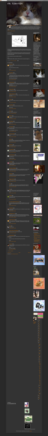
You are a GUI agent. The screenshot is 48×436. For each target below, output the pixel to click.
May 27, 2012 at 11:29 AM (12, 217)
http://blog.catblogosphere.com (37, 238)
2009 (39, 398)
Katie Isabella (11, 126)
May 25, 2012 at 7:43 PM (12, 165)
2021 (39, 326)
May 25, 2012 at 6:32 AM (12, 91)
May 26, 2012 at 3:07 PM (12, 205)
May (39, 361)
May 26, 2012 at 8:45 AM (12, 176)
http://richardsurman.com (37, 236)
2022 (39, 324)
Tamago (10, 99)
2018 (39, 331)
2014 (39, 338)
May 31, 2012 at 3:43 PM (12, 249)
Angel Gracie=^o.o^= (12, 213)
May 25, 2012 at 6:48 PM (12, 152)
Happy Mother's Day (39, 372)
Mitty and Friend (39, 377)
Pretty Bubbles (39, 368)
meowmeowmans (11, 235)
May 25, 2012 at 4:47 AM (12, 79)
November (39, 347)
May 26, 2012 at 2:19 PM (12, 199)
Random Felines (11, 89)
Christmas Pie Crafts (12, 219)
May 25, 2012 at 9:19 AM (12, 102)
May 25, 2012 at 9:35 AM (12, 108)
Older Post (29, 252)
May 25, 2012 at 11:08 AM (12, 118)
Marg (10, 183)
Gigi (9, 189)
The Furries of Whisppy (12, 168)
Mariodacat (10, 144)
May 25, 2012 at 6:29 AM (12, 86)
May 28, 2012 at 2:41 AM (12, 223)
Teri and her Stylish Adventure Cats (14, 201)
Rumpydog (10, 173)
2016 (39, 335)
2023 (39, 322)
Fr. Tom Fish (13, 25)
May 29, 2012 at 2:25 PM (12, 232)
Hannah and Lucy (11, 82)
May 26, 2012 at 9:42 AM (12, 181)
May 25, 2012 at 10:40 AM (12, 113)
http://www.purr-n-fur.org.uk (37, 234)
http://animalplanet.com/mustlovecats (37, 240)
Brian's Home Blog (11, 133)
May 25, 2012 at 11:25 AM (12, 124)
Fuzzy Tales (11, 64)
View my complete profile (34, 322)
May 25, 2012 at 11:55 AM (12, 131)
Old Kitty (10, 195)
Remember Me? (39, 364)
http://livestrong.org (37, 239)
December (39, 344)
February (39, 390)
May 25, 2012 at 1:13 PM (12, 142)
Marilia (10, 111)
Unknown (10, 115)
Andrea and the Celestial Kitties (13, 230)
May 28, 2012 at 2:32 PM (12, 228)
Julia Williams (11, 121)
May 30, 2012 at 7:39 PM (12, 241)
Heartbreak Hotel (39, 382)
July (39, 357)
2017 (39, 333)
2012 (39, 341)
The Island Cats (11, 149)
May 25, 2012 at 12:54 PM (12, 136)
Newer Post (9, 252)
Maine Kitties (11, 72)
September (39, 353)
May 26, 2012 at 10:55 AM (12, 186)
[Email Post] (17, 60)
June (39, 359)
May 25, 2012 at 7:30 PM (12, 159)
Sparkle (10, 139)
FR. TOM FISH (15, 3)
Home (19, 252)
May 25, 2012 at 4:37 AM (12, 70)
